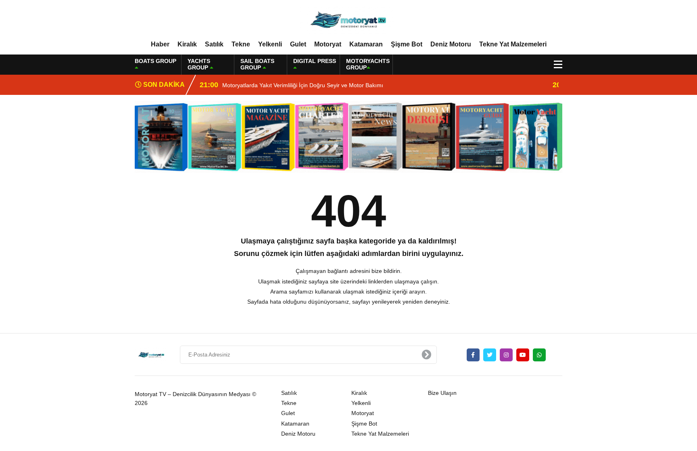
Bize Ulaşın (442, 393)
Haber (160, 44)
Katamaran (366, 44)
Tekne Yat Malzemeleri (513, 44)
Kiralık (187, 44)
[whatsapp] (539, 354)
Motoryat (327, 44)
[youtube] (522, 354)
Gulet (298, 44)
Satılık (214, 44)
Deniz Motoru (450, 44)
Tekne (241, 44)
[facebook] (473, 354)
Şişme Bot (406, 44)
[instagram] (506, 354)
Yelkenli (270, 44)
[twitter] (489, 354)
